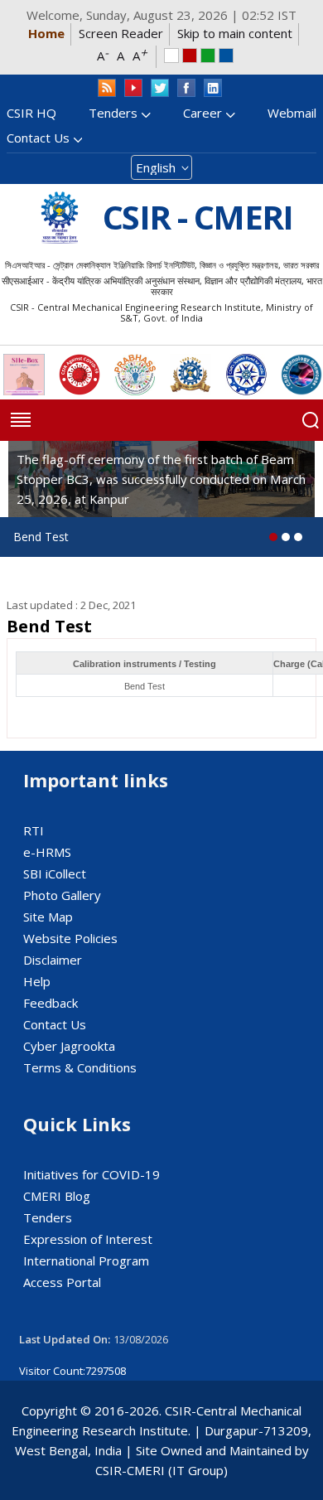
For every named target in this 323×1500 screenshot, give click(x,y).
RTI (33, 830)
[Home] (59, 217)
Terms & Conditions (80, 1067)
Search (310, 420)
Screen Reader (121, 33)
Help (37, 981)
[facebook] (186, 88)
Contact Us (38, 137)
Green (207, 55)
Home (46, 33)
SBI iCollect (54, 873)
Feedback (50, 1002)
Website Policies (70, 938)
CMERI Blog (56, 1196)
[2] (298, 537)
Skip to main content (234, 33)
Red (189, 55)
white (171, 55)
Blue (226, 55)
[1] (286, 537)
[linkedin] (213, 88)
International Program (86, 1260)
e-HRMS (47, 852)
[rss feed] (107, 88)
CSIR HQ (31, 112)
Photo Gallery (62, 895)
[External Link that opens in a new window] (24, 374)
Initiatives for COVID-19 (91, 1174)
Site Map (48, 916)
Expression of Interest (87, 1239)
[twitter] (160, 88)
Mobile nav (20, 420)
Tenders (113, 112)
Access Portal (62, 1282)
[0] (273, 537)
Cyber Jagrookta (69, 1046)
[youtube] (133, 88)
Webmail (292, 112)
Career (202, 112)
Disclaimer (52, 959)
